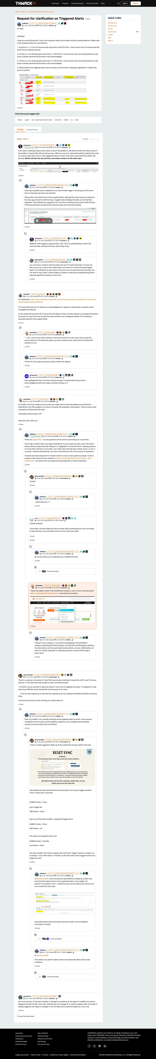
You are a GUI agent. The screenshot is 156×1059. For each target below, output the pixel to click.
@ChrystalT (30, 461)
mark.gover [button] (27, 145)
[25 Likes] (62, 23)
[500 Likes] (79, 476)
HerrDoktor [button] (33, 332)
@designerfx (72, 458)
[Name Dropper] (57, 145)
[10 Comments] (72, 375)
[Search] (118, 3)
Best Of (110, 40)
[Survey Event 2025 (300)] (60, 145)
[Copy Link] (55, 26)
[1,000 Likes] (56, 294)
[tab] (20, 130)
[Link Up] (76, 185)
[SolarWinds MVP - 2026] (63, 333)
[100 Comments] (63, 145)
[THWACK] (25, 3)
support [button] (27, 120)
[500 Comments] (53, 294)
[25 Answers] (69, 333)
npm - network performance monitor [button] (42, 120)
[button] (19, 24)
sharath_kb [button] (27, 996)
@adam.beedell (61, 458)
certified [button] (66, 120)
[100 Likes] (66, 145)
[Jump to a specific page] (98, 139)
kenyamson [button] (33, 375)
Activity (110, 29)
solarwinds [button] (58, 120)
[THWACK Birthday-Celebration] (59, 294)
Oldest (25, 139)
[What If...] (82, 476)
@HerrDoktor (37, 440)
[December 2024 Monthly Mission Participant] (65, 23)
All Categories (112, 23)
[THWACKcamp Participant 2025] (77, 260)
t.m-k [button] (36, 518)
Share (19, 108)
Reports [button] (20, 120)
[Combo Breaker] (50, 294)
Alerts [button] (77, 120)
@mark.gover (82, 458)
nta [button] (72, 120)
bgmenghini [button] (39, 260)
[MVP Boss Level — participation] (69, 145)
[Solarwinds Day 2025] (74, 260)
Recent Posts (112, 26)
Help (109, 38)
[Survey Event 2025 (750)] (59, 23)
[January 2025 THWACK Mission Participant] (80, 260)
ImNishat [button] (25, 23)
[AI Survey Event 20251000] (63, 375)
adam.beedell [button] (39, 476)
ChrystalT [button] (26, 294)
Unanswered (123, 32)
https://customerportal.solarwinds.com (44, 593)
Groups (110, 35)
